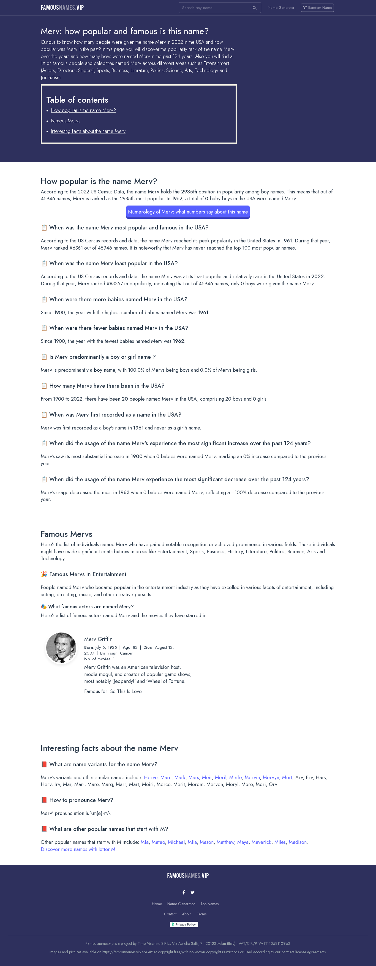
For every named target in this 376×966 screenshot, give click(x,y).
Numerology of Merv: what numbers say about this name (188, 211)
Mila (192, 842)
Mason (207, 842)
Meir (207, 777)
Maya (243, 842)
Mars (194, 777)
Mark (180, 777)
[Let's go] (254, 7)
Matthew (225, 842)
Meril (220, 777)
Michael (176, 842)
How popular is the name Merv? (83, 110)
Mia (145, 842)
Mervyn (271, 777)
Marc (165, 777)
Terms (201, 914)
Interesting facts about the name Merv (88, 131)
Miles (280, 842)
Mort (287, 777)
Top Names (209, 904)
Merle (235, 777)
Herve (150, 777)
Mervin (252, 777)
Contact (170, 914)
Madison (298, 842)
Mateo (158, 842)
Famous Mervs (65, 120)
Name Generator (281, 7)
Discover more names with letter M (78, 849)
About (186, 914)
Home (157, 904)
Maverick (261, 842)
